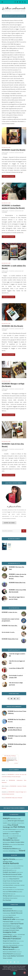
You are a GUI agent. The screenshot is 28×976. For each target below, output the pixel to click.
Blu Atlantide (5, 820)
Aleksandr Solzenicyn (19, 859)
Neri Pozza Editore (6, 842)
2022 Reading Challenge (10, 755)
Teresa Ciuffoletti (7, 958)
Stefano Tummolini (17, 956)
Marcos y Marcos (6, 835)
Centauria (9, 823)
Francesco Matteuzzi (17, 921)
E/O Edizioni (5, 825)
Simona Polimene (16, 896)
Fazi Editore (19, 827)
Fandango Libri (8, 827)
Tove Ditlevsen (6, 898)
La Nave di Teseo (15, 833)
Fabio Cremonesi (16, 917)
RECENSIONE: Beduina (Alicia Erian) (17, 582)
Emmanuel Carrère (16, 874)
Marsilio (11, 835)
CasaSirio (5, 823)
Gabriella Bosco (6, 923)
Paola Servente (20, 889)
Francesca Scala (8, 921)
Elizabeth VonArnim (19, 872)
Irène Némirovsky (6, 883)
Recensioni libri (6, 147)
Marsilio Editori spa (17, 835)
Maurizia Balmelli (13, 945)
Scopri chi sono (9, 522)
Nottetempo (11, 844)
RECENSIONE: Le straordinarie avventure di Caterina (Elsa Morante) (13, 206)
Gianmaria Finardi (16, 923)
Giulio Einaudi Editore (20, 829)
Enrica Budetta (8, 917)
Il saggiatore (17, 831)
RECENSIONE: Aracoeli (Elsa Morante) (13, 150)
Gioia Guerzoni (7, 926)
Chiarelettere (13, 823)
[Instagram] (22, 2)
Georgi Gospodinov (14, 878)
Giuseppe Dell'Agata (16, 928)
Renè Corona (6, 951)
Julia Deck (22, 885)
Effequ (9, 825)
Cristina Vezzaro (6, 913)
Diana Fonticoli (12, 915)
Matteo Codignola (6, 945)
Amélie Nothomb (11, 863)
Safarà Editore (6, 850)
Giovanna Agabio (16, 926)
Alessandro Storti (7, 908)
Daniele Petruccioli (16, 913)
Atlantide (12, 818)
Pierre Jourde (12, 891)
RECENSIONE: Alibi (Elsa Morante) (12, 326)
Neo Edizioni (15, 840)
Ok (14, 973)
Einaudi (15, 825)
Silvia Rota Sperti (17, 954)
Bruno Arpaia (19, 911)
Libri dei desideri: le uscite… (8, 632)
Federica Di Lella (9, 919)
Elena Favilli (14, 870)
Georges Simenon (6, 878)
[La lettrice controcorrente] (14, 9)
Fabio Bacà (5, 876)
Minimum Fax (5, 838)
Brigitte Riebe (6, 868)
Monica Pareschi (9, 949)
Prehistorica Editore (10, 848)
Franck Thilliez (12, 876)
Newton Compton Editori (17, 842)
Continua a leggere (8, 176)
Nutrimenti (15, 844)
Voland (22, 850)
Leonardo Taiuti (21, 934)
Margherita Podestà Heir (9, 941)
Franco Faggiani (19, 876)
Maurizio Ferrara (20, 945)
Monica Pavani (17, 949)
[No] (26, 970)
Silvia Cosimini (19, 951)
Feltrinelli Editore (7, 829)
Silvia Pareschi (8, 953)
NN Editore (6, 844)
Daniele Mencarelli (7, 870)
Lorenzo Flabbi (19, 936)
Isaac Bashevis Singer (14, 883)
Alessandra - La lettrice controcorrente (12, 152)
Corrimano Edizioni (20, 823)
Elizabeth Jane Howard (9, 872)
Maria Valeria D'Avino (7, 943)
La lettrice (8, 757)
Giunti (12, 831)
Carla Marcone (11, 868)
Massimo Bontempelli (7, 889)
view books (16, 763)
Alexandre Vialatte (7, 861)
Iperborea (5, 833)
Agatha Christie (9, 859)
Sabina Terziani (12, 951)
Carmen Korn (17, 868)
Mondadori (7, 840)
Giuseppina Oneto (9, 932)
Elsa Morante (6, 874)
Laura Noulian (14, 934)
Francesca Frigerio (19, 919)
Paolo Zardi (5, 891)
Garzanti (14, 829)
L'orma (10, 833)
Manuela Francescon (12, 938)
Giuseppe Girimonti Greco (11, 930)
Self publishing (12, 850)
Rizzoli (19, 848)
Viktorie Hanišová (13, 898)
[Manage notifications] (24, 973)
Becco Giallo (18, 818)
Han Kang (13, 881)
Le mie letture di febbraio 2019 (16, 668)
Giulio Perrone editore (6, 831)
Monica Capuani (11, 947)
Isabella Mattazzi (7, 934)
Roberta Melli (13, 893)
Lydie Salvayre (6, 887)
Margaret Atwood (12, 887)
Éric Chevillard (7, 900)
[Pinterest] (19, 2)
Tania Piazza (22, 896)
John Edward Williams (8, 885)
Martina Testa (16, 943)
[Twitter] (17, 2)
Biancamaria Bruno (9, 910)
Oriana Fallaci (14, 889)
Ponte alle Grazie (7, 846)
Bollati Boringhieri (13, 820)
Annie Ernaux (20, 865)
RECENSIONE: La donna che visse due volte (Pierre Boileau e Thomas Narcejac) (17, 576)
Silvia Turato (6, 956)
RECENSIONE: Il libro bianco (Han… (10, 625)
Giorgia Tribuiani (7, 881)
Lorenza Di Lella (9, 936)
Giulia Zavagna (6, 928)
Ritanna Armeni (6, 893)
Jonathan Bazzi (17, 885)
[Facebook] (14, 2)
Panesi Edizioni (21, 844)
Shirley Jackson (8, 896)
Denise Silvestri (5, 915)
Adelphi (6, 818)
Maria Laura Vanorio (20, 941)
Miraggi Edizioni (12, 838)
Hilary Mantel (19, 881)
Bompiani (21, 820)
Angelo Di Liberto (6, 865)
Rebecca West (19, 891)
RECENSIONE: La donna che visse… (10, 612)
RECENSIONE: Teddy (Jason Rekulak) (13, 797)
